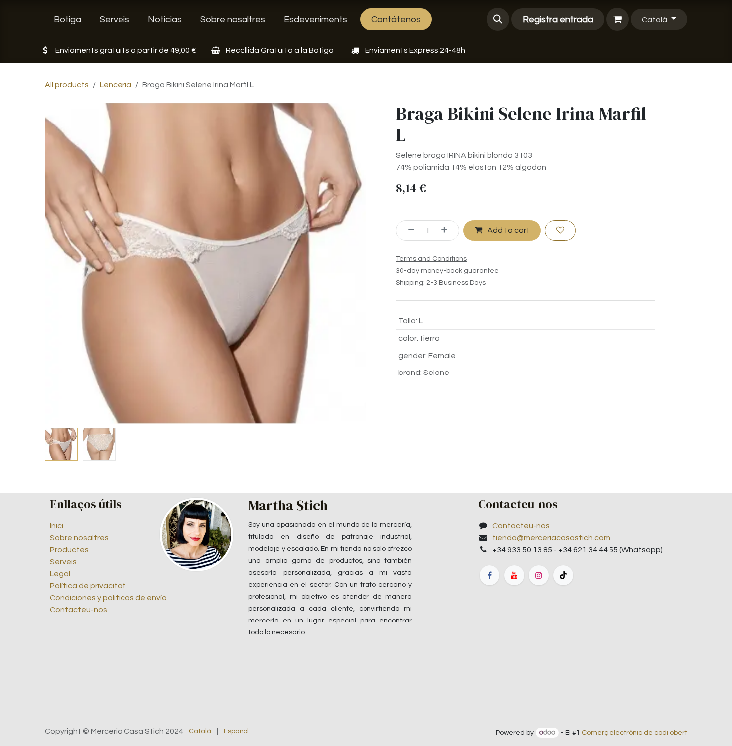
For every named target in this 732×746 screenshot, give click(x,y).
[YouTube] (514, 575)
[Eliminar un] (407, 230)
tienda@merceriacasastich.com (551, 538)
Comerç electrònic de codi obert (634, 732)
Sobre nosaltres (79, 538)
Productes (69, 550)
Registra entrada (558, 19)
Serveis (63, 562)
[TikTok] (563, 575)
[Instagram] (539, 575)
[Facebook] (489, 575)
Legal (60, 574)
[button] (498, 19)
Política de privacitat (88, 586)
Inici (56, 526)
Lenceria (115, 85)
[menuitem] (68, 19)
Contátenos (396, 19)
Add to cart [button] (508, 230)
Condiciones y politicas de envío (108, 598)
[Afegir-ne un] (447, 230)
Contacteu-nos (78, 610)
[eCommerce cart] (617, 19)
